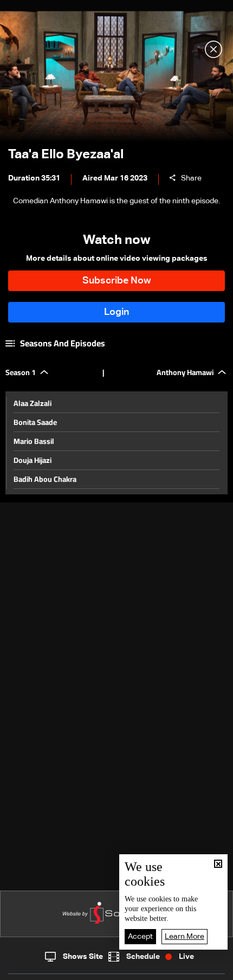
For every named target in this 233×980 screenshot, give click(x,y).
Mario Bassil (34, 441)
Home (29, 968)
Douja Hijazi (32, 460)
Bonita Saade (35, 422)
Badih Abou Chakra (45, 479)
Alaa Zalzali (32, 403)
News (83, 969)
